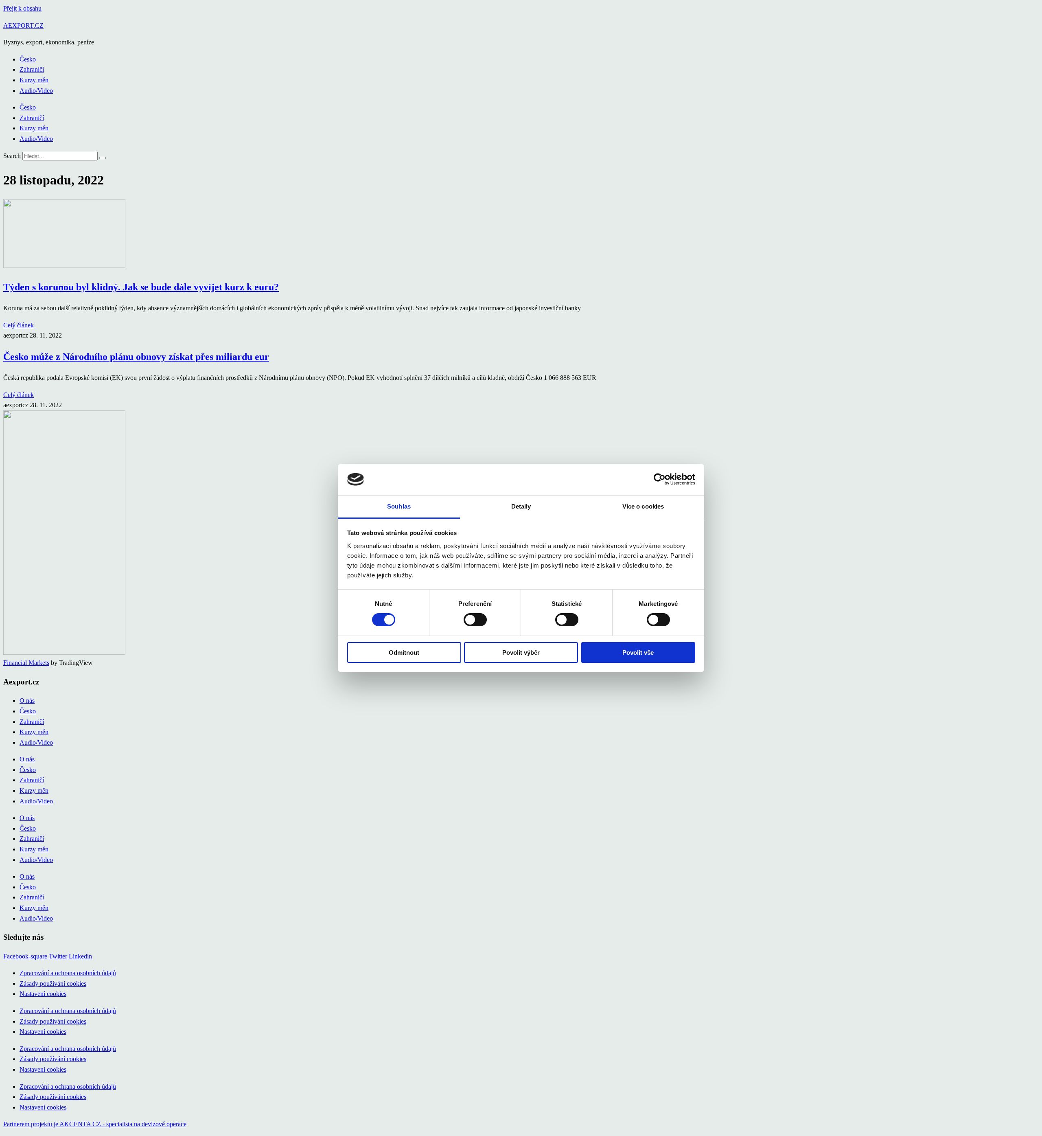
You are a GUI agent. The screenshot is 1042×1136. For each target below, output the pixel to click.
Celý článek (18, 325)
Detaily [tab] (521, 506)
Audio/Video (36, 90)
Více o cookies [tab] (643, 506)
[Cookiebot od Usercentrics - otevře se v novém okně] (659, 479)
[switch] (475, 619)
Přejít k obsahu (22, 8)
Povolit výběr (521, 652)
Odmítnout (404, 652)
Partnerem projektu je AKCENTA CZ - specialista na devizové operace (94, 1124)
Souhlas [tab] (399, 506)
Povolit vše (638, 652)
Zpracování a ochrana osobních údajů (68, 972)
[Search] (102, 158)
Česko (28, 59)
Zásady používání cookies (53, 983)
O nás (27, 700)
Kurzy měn (34, 80)
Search (12, 155)
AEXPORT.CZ (23, 25)
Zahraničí (32, 69)
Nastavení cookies (43, 993)
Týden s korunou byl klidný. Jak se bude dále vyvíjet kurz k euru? (141, 287)
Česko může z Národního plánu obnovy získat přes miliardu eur (136, 356)
